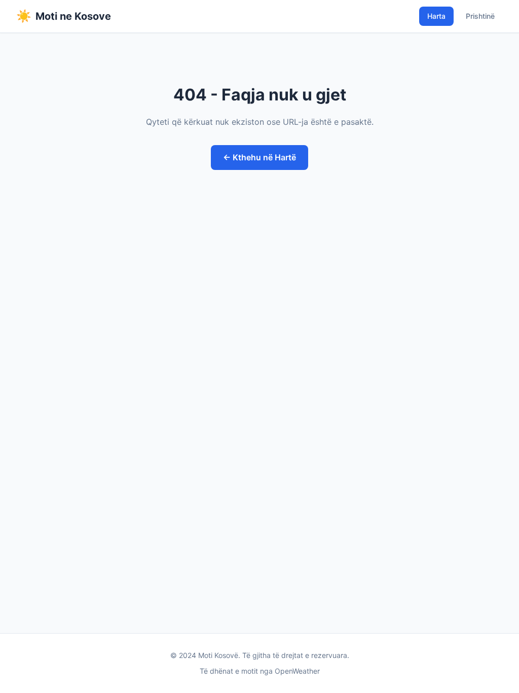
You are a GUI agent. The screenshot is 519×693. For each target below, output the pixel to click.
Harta (436, 16)
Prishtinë (480, 16)
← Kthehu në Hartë (259, 157)
